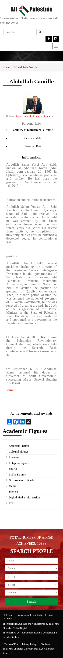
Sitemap (8, 615)
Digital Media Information (24, 497)
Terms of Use (11, 644)
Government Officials (29, 116)
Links (50, 615)
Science (13, 491)
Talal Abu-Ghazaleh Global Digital (20, 648)
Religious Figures (19, 463)
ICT (11, 503)
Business (14, 457)
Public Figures (17, 474)
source (10, 390)
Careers (8, 618)
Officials (48, 116)
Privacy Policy (29, 644)
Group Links (23, 615)
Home (6, 67)
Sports (13, 468)
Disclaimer (46, 644)
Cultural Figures (19, 451)
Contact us (38, 615)
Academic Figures (19, 445)
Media (12, 486)
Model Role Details (25, 67)
